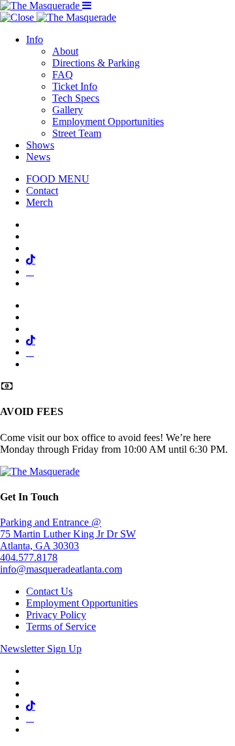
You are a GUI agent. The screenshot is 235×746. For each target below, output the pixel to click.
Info (34, 39)
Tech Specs (75, 98)
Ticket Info (74, 86)
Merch (39, 202)
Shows (40, 145)
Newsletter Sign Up (41, 648)
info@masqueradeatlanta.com (61, 569)
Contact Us (49, 591)
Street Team (76, 133)
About (65, 51)
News (38, 156)
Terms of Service (61, 626)
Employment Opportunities (108, 121)
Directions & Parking (96, 62)
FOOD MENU (57, 178)
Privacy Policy (56, 614)
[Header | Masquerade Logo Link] (41, 5)
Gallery (67, 109)
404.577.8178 (28, 557)
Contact (42, 190)
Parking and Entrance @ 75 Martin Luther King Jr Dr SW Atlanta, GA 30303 (68, 534)
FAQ (62, 74)
